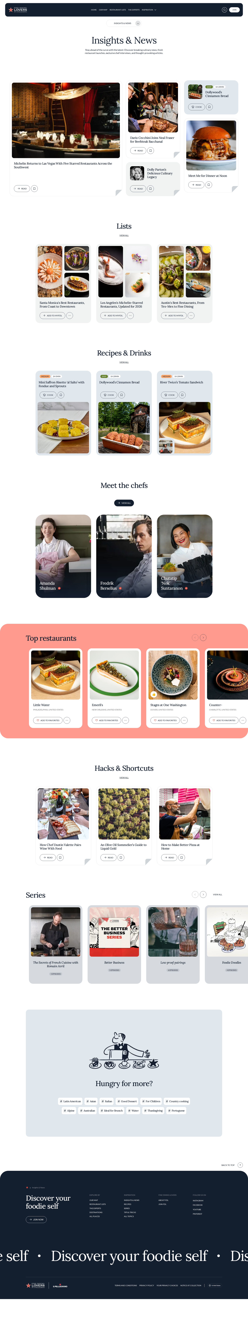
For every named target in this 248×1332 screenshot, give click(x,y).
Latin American (72, 1101)
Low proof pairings (173, 963)
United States (216, 1285)
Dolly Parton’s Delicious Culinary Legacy (159, 173)
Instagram (198, 1201)
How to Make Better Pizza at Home (180, 847)
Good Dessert (129, 1101)
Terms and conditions (126, 1285)
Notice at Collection (190, 1285)
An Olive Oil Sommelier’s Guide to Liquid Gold (123, 847)
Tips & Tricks (130, 1212)
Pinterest (197, 1214)
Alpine (70, 1110)
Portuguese (178, 1110)
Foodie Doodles (231, 963)
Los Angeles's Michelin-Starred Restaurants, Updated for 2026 (121, 304)
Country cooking (178, 1101)
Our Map (103, 10)
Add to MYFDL (54, 315)
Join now (38, 1219)
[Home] (17, 9)
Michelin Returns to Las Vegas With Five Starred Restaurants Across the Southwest (63, 165)
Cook (199, 107)
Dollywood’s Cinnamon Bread (216, 94)
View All (126, 503)
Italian (108, 1101)
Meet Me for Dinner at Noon (207, 176)
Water (135, 1110)
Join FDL (162, 1204)
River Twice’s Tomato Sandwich (181, 382)
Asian (93, 1101)
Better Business (114, 963)
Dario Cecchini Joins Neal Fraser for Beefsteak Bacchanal (152, 140)
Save (34, 188)
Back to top (228, 1165)
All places (95, 1216)
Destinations (96, 1212)
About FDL (163, 1200)
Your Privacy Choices (167, 1285)
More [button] (67, 720)
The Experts (134, 10)
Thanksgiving (155, 1110)
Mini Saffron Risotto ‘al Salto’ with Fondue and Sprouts (61, 384)
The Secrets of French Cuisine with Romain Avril (55, 964)
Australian (89, 1110)
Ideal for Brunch (113, 1110)
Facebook (198, 1205)
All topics (129, 1216)
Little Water (41, 705)
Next (203, 637)
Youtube (197, 1209)
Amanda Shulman (48, 585)
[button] (224, 9)
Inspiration (147, 10)
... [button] (69, 315)
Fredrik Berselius (108, 585)
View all (124, 235)
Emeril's (97, 705)
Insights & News (122, 23)
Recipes (127, 1204)
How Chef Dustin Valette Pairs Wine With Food (60, 847)
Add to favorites (50, 720)
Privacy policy (146, 1285)
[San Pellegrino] (60, 1286)
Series (127, 1208)
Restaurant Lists (118, 10)
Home (94, 10)
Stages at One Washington (168, 705)
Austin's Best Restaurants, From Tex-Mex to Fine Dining (182, 304)
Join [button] (234, 10)
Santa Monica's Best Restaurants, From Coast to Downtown (62, 304)
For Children (153, 1101)
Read (24, 188)
